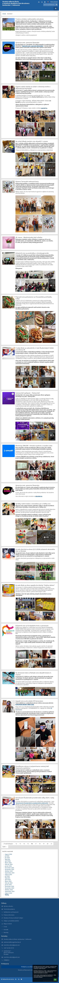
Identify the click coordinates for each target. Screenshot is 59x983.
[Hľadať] (57, 4)
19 (43, 844)
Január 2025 (8, 884)
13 (20, 844)
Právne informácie (9, 915)
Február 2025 (9, 883)
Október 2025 (9, 871)
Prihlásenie (54, 2)
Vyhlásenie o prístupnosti (11, 912)
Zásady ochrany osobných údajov (13, 918)
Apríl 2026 (8, 861)
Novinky (9, 14)
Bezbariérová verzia (8, 979)
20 (47, 844)
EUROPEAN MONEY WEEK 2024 (24, 704)
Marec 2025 (8, 881)
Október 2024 (9, 890)
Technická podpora (9, 909)
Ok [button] (55, 979)
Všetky (7, 895)
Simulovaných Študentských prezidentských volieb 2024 (32, 803)
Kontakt (6, 929)
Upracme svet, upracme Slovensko (32, 46)
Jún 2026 (7, 857)
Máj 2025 (7, 878)
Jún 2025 (7, 876)
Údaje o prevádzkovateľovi (11, 921)
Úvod (4, 14)
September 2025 (9, 873)
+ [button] (39, 2)
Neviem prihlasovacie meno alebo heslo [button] (29, 970)
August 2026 (8, 854)
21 (51, 844)
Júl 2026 (7, 856)
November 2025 (9, 869)
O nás (5, 926)
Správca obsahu (8, 906)
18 (39, 844)
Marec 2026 (8, 863)
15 (28, 844)
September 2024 (9, 891)
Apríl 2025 (8, 879)
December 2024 (9, 886)
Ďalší (4, 847)
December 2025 (9, 868)
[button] (45, 2)
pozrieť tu (44, 108)
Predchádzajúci (8, 844)
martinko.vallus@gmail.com (12, 945)
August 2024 (8, 893)
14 (24, 844)
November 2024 (9, 888)
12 (16, 844)
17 (35, 844)
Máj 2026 (7, 859)
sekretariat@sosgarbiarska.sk (12, 942)
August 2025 (8, 874)
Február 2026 (9, 864)
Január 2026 (8, 866)
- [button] (42, 2)
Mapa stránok (8, 924)
